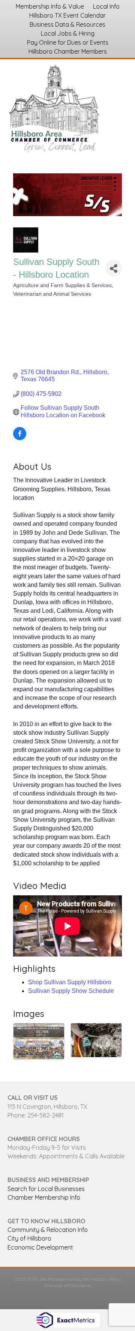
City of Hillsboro (29, 1238)
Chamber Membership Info (44, 1197)
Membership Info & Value (50, 6)
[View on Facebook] (19, 438)
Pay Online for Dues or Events (67, 42)
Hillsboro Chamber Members (67, 51)
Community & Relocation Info (48, 1229)
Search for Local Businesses (46, 1189)
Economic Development (40, 1247)
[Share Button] (113, 268)
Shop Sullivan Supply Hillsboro (69, 982)
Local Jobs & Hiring (67, 33)
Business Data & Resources (67, 24)
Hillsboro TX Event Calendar (67, 15)
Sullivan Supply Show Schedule (71, 991)
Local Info (106, 6)
